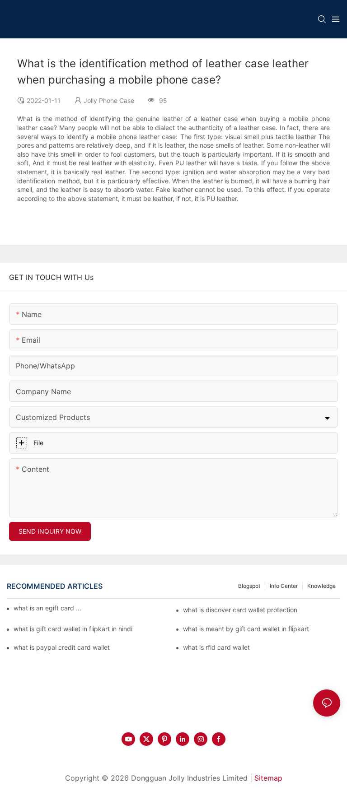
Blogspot (249, 585)
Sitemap (268, 777)
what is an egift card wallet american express (49, 608)
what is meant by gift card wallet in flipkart (246, 629)
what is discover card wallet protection (240, 610)
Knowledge (321, 585)
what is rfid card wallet (216, 647)
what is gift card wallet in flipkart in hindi (73, 629)
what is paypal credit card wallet (62, 647)
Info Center (284, 585)
